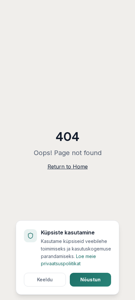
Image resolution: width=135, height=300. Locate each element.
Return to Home (68, 166)
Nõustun (90, 279)
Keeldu (45, 279)
